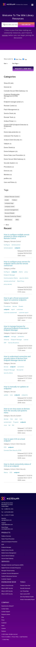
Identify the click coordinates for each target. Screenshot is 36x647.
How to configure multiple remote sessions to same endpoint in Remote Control (16, 236)
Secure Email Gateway (7, 558)
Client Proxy (20, 281)
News (2, 625)
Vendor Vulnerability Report (27, 599)
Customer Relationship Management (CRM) (11, 95)
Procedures (8, 167)
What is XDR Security (7, 591)
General (6, 87)
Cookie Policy (6, 639)
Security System (9, 163)
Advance (6, 339)
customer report (23, 312)
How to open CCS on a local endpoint (14, 440)
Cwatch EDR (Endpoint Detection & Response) (16, 125)
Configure (7, 245)
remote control (16, 245)
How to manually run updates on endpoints (16, 388)
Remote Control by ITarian (13, 216)
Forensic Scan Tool (25, 585)
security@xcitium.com (7, 529)
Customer (4, 623)
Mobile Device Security (7, 550)
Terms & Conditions (6, 636)
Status (6, 472)
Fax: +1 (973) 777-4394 (7, 515)
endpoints (25, 395)
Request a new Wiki (23, 68)
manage (13, 336)
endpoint (17, 248)
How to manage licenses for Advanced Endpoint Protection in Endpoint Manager (16, 328)
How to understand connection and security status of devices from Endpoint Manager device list (17, 358)
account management (11, 210)
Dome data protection (11, 132)
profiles (6, 178)
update (6, 395)
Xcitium (14, 200)
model (7, 200)
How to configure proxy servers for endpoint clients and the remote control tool (17, 264)
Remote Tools (8, 117)
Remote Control (9, 105)
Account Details (9, 213)
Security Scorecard (25, 588)
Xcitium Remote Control (12, 196)
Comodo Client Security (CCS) (12, 450)
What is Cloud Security (7, 585)
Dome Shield (8, 147)
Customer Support (6, 579)
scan (16, 419)
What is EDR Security (7, 594)
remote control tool (9, 281)
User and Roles (9, 182)
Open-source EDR (25, 594)
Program (16, 422)
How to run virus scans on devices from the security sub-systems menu (17, 411)
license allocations (13, 342)
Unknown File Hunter (11, 136)
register (5, 35)
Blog (2, 617)
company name (9, 206)
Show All (7, 83)
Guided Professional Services (9, 576)
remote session (8, 248)
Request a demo (5, 614)
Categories (10, 76)
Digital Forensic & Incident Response (11, 568)
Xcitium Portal (8, 121)
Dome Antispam (9, 151)
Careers (3, 628)
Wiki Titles (19, 59)
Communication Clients (11, 278)
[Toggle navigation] (32, 5)
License (26, 339)
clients (21, 272)
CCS (5, 447)
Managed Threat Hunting (7, 570)
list (9, 425)
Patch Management (10, 109)
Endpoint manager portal (12, 102)
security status (8, 373)
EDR (2, 544)
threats (21, 306)
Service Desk (8, 113)
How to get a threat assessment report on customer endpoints (16, 299)
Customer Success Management (9, 573)
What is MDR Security (7, 588)
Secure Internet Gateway (7, 555)
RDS (17, 219)
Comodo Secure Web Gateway (14, 91)
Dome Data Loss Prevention (13, 155)
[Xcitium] (15, 4)
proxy (26, 272)
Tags (25, 59)
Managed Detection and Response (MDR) (12, 565)
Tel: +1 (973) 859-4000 (7, 512)
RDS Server (8, 219)
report (13, 309)
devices (14, 306)
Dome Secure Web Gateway (13, 159)
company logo (9, 203)
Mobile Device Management (8, 553)
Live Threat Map (24, 591)
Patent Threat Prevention (7, 539)
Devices (6, 171)
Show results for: (8, 59)
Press (2, 620)
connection (20, 367)
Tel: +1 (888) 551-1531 (7, 509)
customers (20, 309)
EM (13, 425)
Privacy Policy (15, 636)
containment (7, 422)
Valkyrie (6, 143)
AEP (5, 342)
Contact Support (5, 611)
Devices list (20, 370)
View (11, 419)
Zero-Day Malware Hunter (27, 596)
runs (11, 395)
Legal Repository (24, 636)
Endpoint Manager (9, 275)
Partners (3, 631)
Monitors (7, 174)
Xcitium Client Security (11, 140)
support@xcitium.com (7, 524)
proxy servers (8, 284)
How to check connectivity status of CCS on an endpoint (17, 465)
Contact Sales (5, 609)
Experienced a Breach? (7, 606)
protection (21, 336)
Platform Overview (6, 536)
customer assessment (10, 312)
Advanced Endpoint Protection (9, 541)
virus (5, 425)
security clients (23, 278)
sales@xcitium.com (6, 520)
